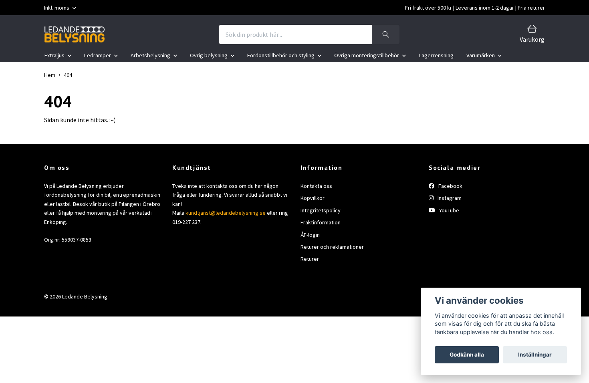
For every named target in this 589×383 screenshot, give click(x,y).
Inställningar (535, 354)
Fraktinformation (321, 222)
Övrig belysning (209, 55)
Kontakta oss (316, 185)
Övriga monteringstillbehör (366, 55)
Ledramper (97, 55)
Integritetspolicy (321, 210)
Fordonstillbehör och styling (281, 55)
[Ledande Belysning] (74, 34)
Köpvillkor (313, 198)
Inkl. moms (57, 7)
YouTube (448, 210)
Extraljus (54, 55)
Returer (310, 258)
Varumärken (480, 55)
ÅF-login (310, 234)
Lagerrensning (436, 55)
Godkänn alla (467, 354)
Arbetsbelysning (150, 55)
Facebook (449, 185)
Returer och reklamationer (332, 246)
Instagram (449, 198)
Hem (49, 75)
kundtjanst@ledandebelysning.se (226, 212)
